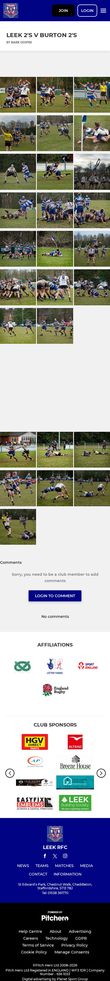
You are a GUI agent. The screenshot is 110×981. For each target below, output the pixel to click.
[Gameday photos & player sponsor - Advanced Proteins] (35, 763)
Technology (56, 938)
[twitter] (55, 857)
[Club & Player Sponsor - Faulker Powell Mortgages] (75, 783)
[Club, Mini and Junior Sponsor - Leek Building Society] (75, 804)
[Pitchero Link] (55, 919)
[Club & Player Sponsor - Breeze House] (75, 763)
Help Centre (30, 931)
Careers (30, 938)
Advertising (80, 931)
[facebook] (45, 856)
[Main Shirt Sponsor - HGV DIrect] (35, 743)
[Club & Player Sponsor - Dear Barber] (35, 783)
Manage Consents (71, 952)
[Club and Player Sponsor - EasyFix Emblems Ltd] (35, 804)
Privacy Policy (74, 945)
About (55, 931)
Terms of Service (38, 945)
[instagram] (65, 856)
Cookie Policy (34, 952)
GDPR (81, 938)
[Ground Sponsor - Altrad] (75, 743)
